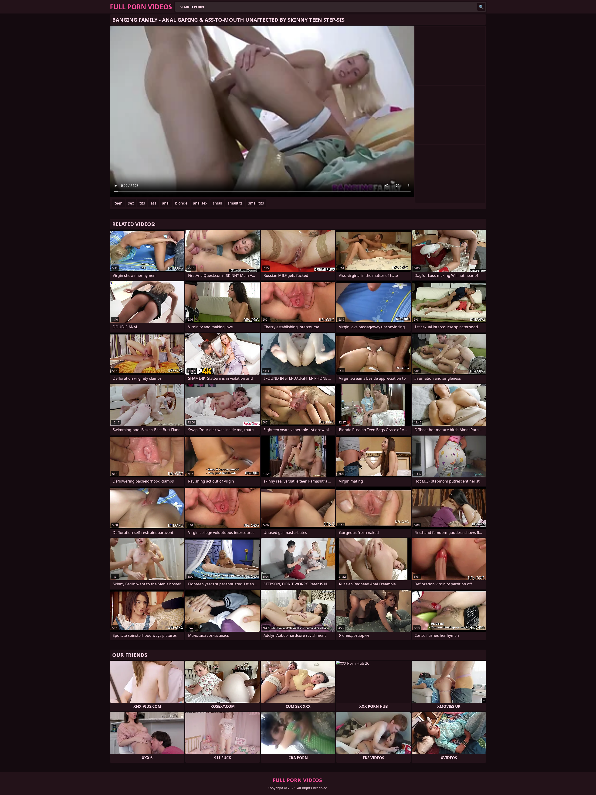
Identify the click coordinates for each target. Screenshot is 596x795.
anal (165, 203)
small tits (256, 203)
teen (118, 203)
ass (153, 203)
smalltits (235, 203)
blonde (181, 203)
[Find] (481, 7)
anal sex (200, 203)
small (217, 203)
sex (131, 203)
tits (142, 203)
